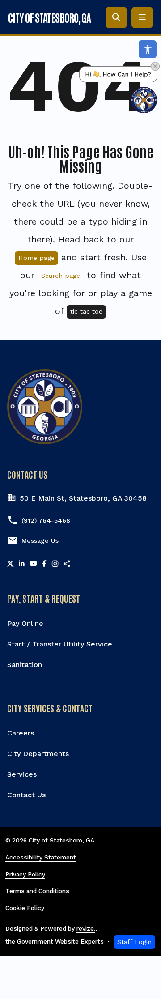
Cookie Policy (24, 907)
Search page (60, 275)
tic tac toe (86, 311)
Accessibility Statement (40, 857)
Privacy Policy (25, 874)
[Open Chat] (118, 89)
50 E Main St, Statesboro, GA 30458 (83, 498)
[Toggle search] (116, 17)
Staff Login (134, 941)
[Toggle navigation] (142, 17)
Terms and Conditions (37, 890)
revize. (85, 928)
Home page (36, 257)
